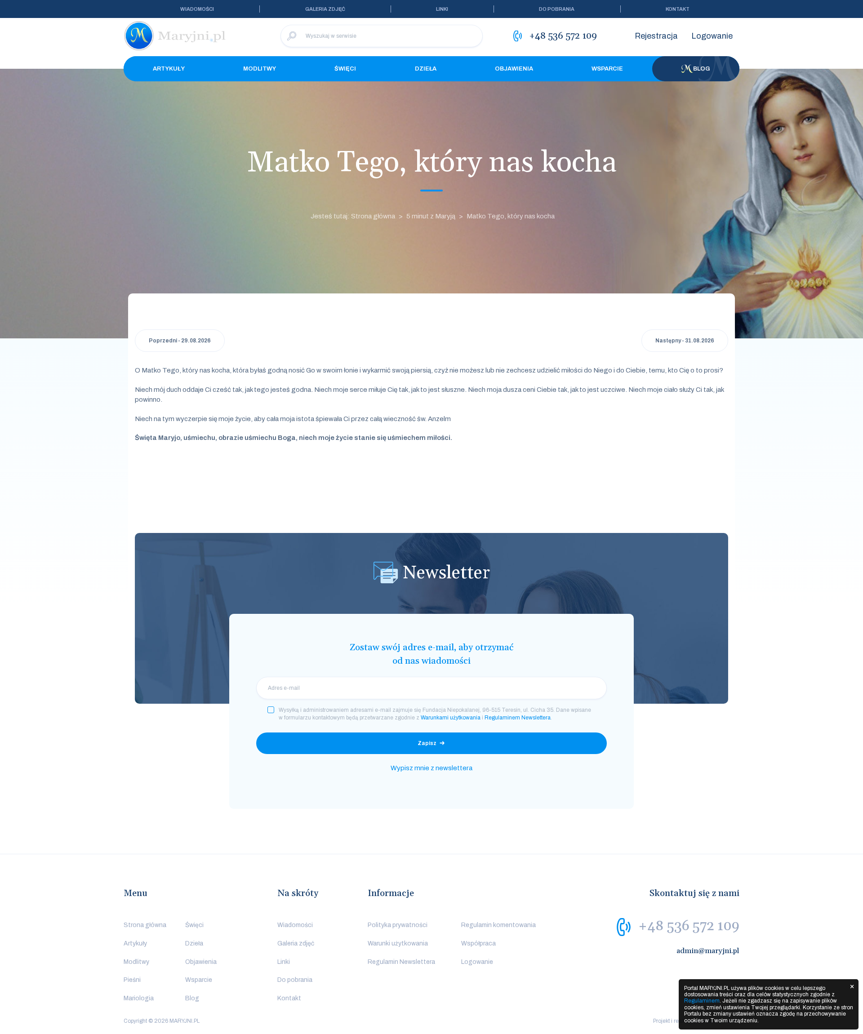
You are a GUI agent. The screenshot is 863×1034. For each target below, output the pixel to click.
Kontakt (678, 9)
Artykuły (169, 69)
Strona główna (145, 925)
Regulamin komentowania (498, 925)
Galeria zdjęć (325, 9)
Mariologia (139, 998)
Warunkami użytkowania (450, 717)
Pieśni (132, 979)
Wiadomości (197, 9)
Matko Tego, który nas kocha (511, 216)
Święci (345, 69)
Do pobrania (556, 9)
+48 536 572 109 (688, 926)
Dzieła (425, 69)
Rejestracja (656, 35)
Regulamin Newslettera (401, 962)
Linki (442, 9)
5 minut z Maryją (430, 216)
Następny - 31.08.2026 (684, 340)
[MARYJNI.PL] (175, 36)
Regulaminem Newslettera (518, 717)
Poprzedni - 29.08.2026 (180, 340)
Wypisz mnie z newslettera (431, 768)
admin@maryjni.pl (707, 950)
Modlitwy (259, 69)
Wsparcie (607, 69)
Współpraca (478, 943)
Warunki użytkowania (398, 943)
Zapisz (427, 743)
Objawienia (514, 69)
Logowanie (712, 35)
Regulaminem (702, 1001)
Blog (701, 69)
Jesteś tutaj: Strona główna (353, 216)
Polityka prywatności (397, 925)
